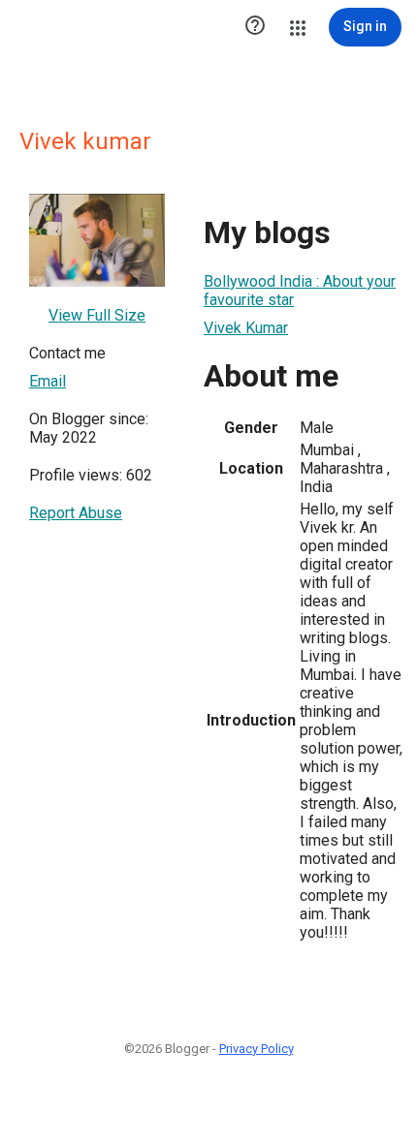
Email (47, 381)
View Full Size (96, 315)
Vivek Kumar (246, 328)
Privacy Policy (256, 1048)
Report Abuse (75, 513)
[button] (255, 27)
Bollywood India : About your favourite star (300, 290)
